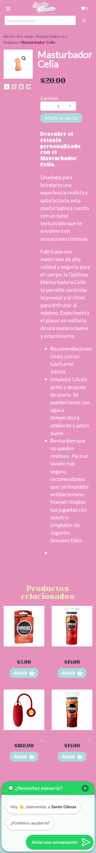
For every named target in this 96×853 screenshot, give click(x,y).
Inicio (9, 37)
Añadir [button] (20, 673)
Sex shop (24, 37)
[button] (23, 58)
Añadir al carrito (61, 118)
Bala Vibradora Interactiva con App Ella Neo (24, 739)
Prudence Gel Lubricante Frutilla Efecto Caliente (72, 739)
